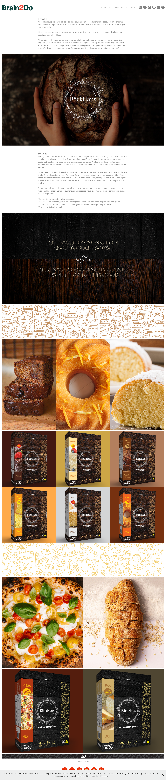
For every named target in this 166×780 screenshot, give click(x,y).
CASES (124, 7)
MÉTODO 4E (114, 7)
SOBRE (103, 7)
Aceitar (95, 776)
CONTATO (133, 7)
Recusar (104, 776)
